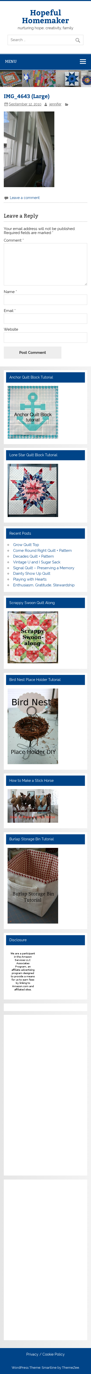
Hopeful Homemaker (45, 16)
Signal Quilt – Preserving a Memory (43, 568)
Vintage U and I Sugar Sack (36, 562)
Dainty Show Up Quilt (31, 573)
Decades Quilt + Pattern (33, 556)
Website (11, 329)
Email (10, 311)
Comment (14, 240)
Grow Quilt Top (26, 544)
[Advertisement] (23, 1094)
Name (10, 292)
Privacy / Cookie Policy (45, 1354)
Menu (11, 61)
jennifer (55, 104)
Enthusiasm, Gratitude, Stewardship (44, 585)
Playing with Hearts (30, 579)
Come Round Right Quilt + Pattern (42, 550)
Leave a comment (25, 198)
